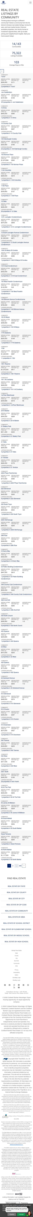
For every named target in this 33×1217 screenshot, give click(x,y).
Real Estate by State (16, 886)
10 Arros (4, 108)
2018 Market (5, 411)
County (16, 955)
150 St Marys (5, 317)
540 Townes (5, 740)
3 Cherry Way (5, 551)
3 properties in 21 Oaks (8, 452)
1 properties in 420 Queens (10, 672)
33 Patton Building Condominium (12, 567)
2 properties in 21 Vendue (9, 467)
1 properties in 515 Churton (10, 719)
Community (16, 963)
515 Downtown (6, 725)
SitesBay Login (16, 980)
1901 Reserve (5, 364)
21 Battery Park (6, 426)
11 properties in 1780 (8, 358)
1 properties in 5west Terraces (11, 844)
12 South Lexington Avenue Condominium (15, 232)
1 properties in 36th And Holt (10, 610)
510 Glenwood (6, 694)
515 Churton (5, 709)
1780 (2, 348)
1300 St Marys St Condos (9, 250)
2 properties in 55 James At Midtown (13, 813)
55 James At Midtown (8, 803)
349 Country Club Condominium (11, 584)
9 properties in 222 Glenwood (10, 498)
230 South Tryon (6, 504)
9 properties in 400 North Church (11, 625)
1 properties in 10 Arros (8, 118)
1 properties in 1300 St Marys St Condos (14, 260)
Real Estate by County (16, 892)
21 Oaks (4, 442)
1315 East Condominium (9, 266)
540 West (4, 756)
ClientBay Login (17, 977)
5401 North (4, 772)
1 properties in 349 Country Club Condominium (16, 594)
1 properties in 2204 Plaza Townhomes (13, 483)
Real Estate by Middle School (16, 935)
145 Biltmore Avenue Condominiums (13, 299)
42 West (3, 647)
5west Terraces (6, 834)
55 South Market (6, 818)
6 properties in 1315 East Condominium (14, 276)
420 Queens (5, 662)
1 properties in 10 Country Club (11, 133)
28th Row (4, 535)
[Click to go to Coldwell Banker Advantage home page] (3, 2)
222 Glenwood (6, 489)
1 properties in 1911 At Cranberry (12, 389)
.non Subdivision (6, 92)
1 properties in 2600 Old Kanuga (11, 530)
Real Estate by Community (16, 911)
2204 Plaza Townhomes (9, 473)
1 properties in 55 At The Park (10, 797)
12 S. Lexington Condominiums (11, 217)
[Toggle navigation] (30, 2)
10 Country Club (6, 123)
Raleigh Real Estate (17, 950)
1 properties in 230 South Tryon (11, 514)
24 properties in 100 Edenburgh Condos (14, 149)
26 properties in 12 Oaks (9, 211)
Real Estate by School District (16, 923)
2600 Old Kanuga (7, 520)
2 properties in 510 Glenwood (10, 703)
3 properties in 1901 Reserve (10, 374)
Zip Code (16, 960)
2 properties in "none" (8, 86)
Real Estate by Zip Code (16, 905)
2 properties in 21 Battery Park (11, 436)
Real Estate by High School (16, 941)
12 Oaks (4, 201)
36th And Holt (5, 600)
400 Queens (5, 631)
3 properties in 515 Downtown (11, 735)
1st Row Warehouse (7, 395)
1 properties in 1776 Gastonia (10, 343)
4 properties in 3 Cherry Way (10, 561)
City (17, 958)
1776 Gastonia (6, 333)
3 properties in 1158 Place (9, 196)
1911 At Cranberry (7, 379)
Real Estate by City (17, 898)
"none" (3, 76)
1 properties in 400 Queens (10, 641)
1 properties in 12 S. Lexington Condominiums (16, 227)
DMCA (16, 975)
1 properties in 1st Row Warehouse (12, 405)
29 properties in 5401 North (10, 781)
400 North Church (7, 616)
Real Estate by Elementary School (16, 929)
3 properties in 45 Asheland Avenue (12, 688)
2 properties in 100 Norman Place (12, 164)
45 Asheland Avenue (8, 678)
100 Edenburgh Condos (9, 139)
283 (20, 866)
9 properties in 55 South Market (11, 828)
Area (16, 966)
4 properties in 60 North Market (11, 859)
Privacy (16, 970)
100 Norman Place (7, 154)
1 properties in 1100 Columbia (11, 180)
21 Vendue (4, 457)
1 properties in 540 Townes (10, 750)
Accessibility (16, 972)
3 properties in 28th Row (9, 545)
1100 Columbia (6, 170)
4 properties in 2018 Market (10, 421)
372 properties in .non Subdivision (12, 102)
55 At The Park (6, 787)
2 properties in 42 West (8, 657)
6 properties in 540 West (9, 766)
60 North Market (6, 849)
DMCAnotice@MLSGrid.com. (16, 1144)
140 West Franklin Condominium (11, 281)
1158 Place (5, 186)
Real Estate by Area (16, 917)
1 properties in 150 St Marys (10, 327)
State (16, 953)
